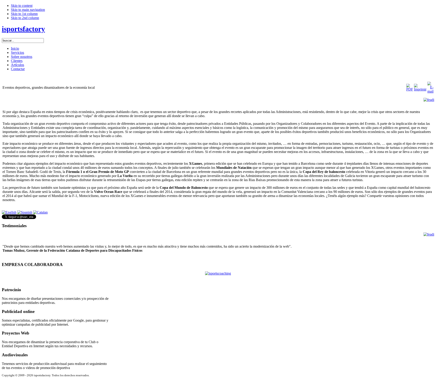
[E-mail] (430, 91)
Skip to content (21, 5)
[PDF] (409, 89)
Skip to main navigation (28, 10)
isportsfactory (23, 29)
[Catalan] (40, 212)
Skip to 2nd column (25, 18)
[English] (9, 212)
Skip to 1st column (24, 14)
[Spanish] (24, 212)
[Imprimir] (420, 89)
